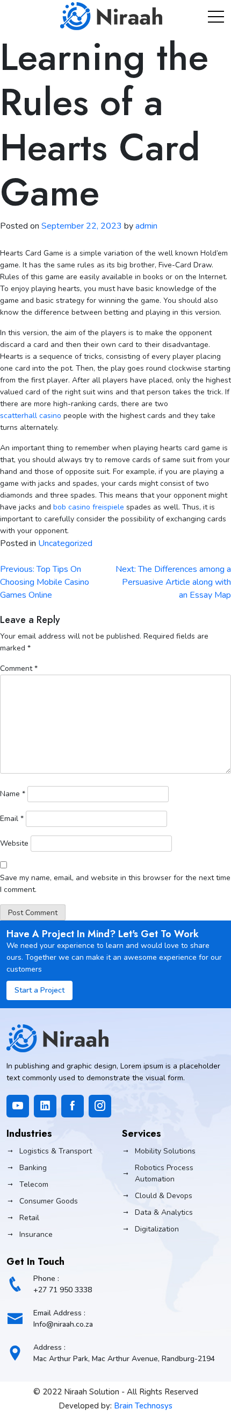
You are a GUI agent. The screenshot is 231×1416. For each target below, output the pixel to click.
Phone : (62, 1284)
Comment (19, 668)
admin (146, 226)
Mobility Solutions (165, 1151)
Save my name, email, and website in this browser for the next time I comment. (115, 884)
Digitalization (157, 1229)
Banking (33, 1168)
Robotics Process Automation (164, 1173)
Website (14, 843)
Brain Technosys (143, 1405)
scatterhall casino (30, 415)
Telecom (33, 1184)
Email (12, 818)
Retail (29, 1218)
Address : (124, 1353)
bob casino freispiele (88, 507)
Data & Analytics (164, 1212)
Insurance (36, 1234)
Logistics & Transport (55, 1151)
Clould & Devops (163, 1196)
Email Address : (63, 1318)
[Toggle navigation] (216, 16)
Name (12, 794)
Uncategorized (65, 543)
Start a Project (39, 990)
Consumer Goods (48, 1201)
